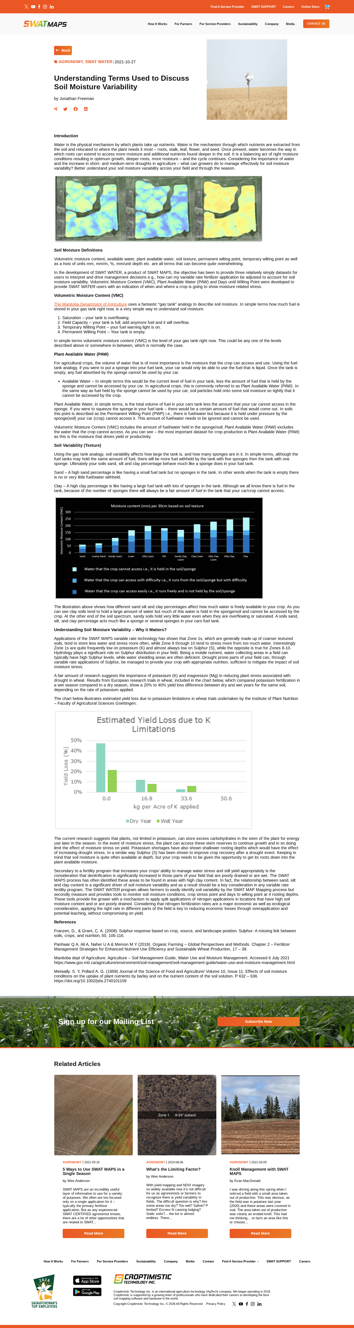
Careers (288, 6)
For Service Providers (215, 24)
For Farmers (183, 24)
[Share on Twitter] (65, 109)
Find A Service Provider (227, 6)
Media (290, 24)
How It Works (157, 24)
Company (272, 24)
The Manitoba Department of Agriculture (90, 304)
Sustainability (248, 24)
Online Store (310, 6)
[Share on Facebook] (75, 109)
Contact (208, 1261)
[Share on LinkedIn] (86, 109)
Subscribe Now (258, 1022)
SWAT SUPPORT (263, 6)
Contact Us (316, 23)
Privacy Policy (215, 1303)
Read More (93, 1233)
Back (65, 50)
